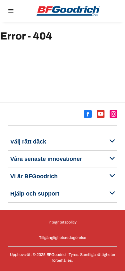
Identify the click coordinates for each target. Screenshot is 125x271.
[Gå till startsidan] (68, 11)
